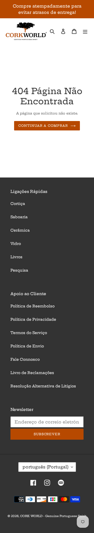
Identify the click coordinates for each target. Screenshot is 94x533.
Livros (16, 257)
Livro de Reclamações (32, 372)
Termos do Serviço (28, 332)
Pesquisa (19, 270)
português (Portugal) (45, 466)
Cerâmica (20, 230)
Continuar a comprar (43, 126)
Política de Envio (27, 346)
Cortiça (17, 203)
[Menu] (85, 31)
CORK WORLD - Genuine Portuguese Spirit (53, 516)
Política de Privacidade (33, 319)
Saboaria (19, 217)
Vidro (15, 243)
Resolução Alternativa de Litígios (43, 386)
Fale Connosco (25, 359)
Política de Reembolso (32, 306)
